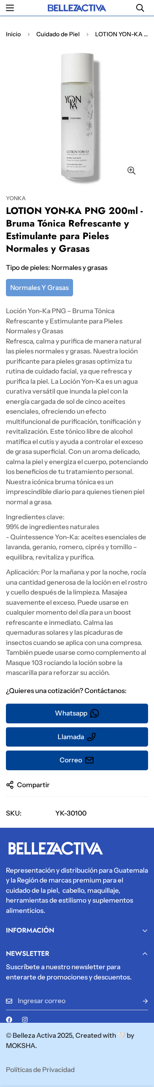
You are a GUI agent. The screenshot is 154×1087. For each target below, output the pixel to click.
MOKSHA (20, 1046)
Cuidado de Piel (58, 34)
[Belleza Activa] (77, 7)
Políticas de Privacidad (40, 1070)
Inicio (13, 34)
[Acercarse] (131, 170)
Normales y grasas (39, 288)
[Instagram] (25, 1019)
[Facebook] (9, 1019)
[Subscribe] (139, 1001)
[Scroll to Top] (140, 1045)
